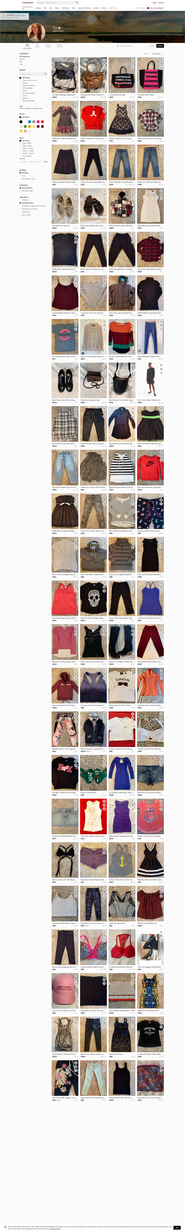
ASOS (24, 96)
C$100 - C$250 (28, 151)
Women (38, 8)
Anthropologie (27, 88)
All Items (25, 173)
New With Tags (27, 191)
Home (57, 8)
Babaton (25, 98)
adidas (24, 83)
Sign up (161, 3)
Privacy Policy (56, 1229)
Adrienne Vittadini (29, 85)
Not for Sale (26, 215)
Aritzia (24, 91)
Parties (103, 8)
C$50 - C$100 (27, 148)
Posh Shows (113, 8)
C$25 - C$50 (27, 146)
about (152, 46)
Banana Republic (28, 101)
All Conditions (27, 188)
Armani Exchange (28, 93)
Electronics (66, 8)
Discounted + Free (28, 179)
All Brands (26, 78)
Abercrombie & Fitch (29, 80)
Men (45, 8)
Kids (50, 8)
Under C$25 (26, 143)
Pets (73, 8)
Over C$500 (26, 156)
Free (23, 176)
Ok (177, 1228)
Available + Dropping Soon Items (34, 206)
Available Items (27, 203)
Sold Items (26, 212)
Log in (155, 3)
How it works (140, 8)
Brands (96, 8)
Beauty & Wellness (84, 8)
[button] (41, 3)
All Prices (25, 141)
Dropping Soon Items (29, 209)
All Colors (26, 117)
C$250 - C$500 (28, 153)
